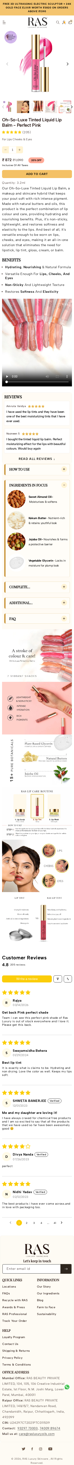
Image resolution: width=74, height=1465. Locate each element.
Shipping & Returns (16, 1351)
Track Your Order (14, 1321)
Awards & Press (13, 1307)
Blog (40, 1300)
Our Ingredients (48, 1293)
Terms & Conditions (16, 1364)
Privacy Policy (12, 1358)
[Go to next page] (62, 1223)
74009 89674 (50, 1428)
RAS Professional (14, 1314)
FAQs (6, 1293)
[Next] (71, 107)
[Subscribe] (66, 1269)
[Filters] (57, 978)
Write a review (27, 979)
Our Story (44, 1286)
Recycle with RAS (15, 1300)
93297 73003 (27, 1428)
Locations (9, 1286)
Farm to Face (46, 1307)
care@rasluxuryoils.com (36, 1434)
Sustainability (46, 1314)
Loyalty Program (13, 1337)
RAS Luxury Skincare (35, 1458)
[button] (4, 22)
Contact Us (10, 1344)
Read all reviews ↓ (37, 459)
